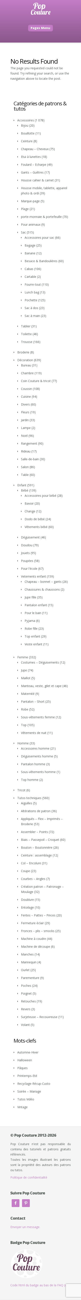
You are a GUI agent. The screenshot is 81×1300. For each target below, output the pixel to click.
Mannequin (29, 962)
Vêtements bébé (36, 527)
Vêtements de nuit (33, 733)
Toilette (26, 334)
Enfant (21, 485)
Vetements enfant (33, 576)
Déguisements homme (37, 756)
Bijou (24, 125)
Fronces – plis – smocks (37, 931)
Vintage (22, 1107)
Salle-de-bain (30, 459)
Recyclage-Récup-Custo (33, 1083)
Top (24, 725)
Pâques (22, 1068)
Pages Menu (40, 28)
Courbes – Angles (33, 879)
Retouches (28, 1001)
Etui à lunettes (31, 157)
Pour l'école (29, 568)
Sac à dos (31, 308)
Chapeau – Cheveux (35, 149)
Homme (23, 743)
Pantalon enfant (36, 605)
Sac (23, 232)
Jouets (25, 553)
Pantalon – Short (32, 701)
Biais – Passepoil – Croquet (40, 840)
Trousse (26, 342)
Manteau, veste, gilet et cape (41, 686)
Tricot (21, 790)
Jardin (25, 420)
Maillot (25, 678)
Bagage (30, 245)
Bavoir (29, 503)
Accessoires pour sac (39, 237)
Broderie (23, 352)
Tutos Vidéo (25, 1099)
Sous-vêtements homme (38, 772)
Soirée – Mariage (29, 1091)
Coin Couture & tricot (36, 381)
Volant (25, 1025)
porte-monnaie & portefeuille (41, 217)
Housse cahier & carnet (37, 180)
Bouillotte (28, 133)
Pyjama (30, 621)
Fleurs (25, 412)
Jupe (24, 670)
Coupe (25, 871)
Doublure (27, 900)
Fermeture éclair (32, 923)
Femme (22, 657)
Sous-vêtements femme (38, 717)
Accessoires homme (35, 748)
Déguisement (30, 537)
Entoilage (27, 907)
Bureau (26, 365)
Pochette (31, 300)
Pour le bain (33, 613)
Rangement (29, 443)
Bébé (24, 490)
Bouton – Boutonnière (36, 847)
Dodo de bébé (35, 519)
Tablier (25, 326)
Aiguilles (26, 803)
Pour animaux (30, 224)
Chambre (27, 373)
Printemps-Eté (27, 1076)
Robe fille (31, 628)
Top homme (29, 780)
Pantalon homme (33, 764)
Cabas (29, 269)
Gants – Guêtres (32, 172)
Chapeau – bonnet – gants (43, 582)
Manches (27, 954)
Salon (25, 467)
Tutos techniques (29, 798)
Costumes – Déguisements (40, 662)
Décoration (25, 360)
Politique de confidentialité (28, 1177)
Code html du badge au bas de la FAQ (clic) (40, 1285)
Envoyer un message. (25, 1227)
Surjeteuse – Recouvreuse (39, 1017)
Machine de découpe (35, 946)
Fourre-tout (33, 284)
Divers (25, 404)
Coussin (26, 389)
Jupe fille (30, 597)
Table (25, 475)
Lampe (26, 428)
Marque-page (30, 201)
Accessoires (25, 120)
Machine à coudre (33, 939)
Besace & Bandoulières (41, 261)
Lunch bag (32, 292)
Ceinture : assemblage (36, 855)
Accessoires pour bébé (40, 496)
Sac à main (32, 316)
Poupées (27, 561)
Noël (24, 436)
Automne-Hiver (27, 1052)
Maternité (28, 694)
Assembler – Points (34, 832)
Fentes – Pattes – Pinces (38, 915)
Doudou (26, 545)
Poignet (26, 993)
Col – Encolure (31, 863)
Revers (25, 1009)
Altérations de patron (36, 811)
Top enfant (32, 636)
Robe (24, 709)
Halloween (24, 1060)
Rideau (25, 451)
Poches (26, 986)
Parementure (30, 978)
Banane (30, 253)
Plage (25, 209)
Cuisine (26, 396)
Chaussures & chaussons (42, 589)
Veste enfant (33, 644)
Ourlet (25, 970)
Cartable (30, 277)
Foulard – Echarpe (33, 164)
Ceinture (27, 141)
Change (30, 511)
